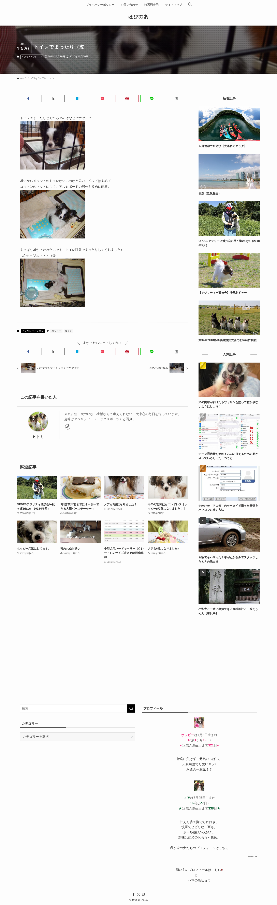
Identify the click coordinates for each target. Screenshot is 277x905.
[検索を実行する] (131, 708)
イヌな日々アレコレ (32, 56)
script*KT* (252, 857)
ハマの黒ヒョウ (199, 880)
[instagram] (143, 894)
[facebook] (133, 894)
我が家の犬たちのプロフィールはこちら (199, 848)
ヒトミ (38, 437)
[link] (67, 426)
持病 (180, 759)
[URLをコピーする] (176, 98)
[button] (28, 98)
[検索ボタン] (189, 4)
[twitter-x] (138, 894)
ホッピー (56, 331)
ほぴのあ (138, 16)
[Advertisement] (229, 649)
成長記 (68, 331)
